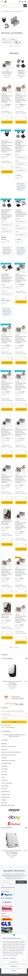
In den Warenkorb (7, 122)
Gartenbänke (4, 757)
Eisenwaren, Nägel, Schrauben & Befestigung (11, 752)
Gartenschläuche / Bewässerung (8, 760)
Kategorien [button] (4, 654)
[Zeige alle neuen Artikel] (26, 827)
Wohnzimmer (4, 802)
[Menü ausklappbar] (2, 1)
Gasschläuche (4, 766)
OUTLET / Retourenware (6, 783)
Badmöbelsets (4, 749)
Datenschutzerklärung (7, 875)
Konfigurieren (14, 966)
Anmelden (14, 722)
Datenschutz (12, 958)
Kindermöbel (4, 771)
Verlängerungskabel (5, 797)
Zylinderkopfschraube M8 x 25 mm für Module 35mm (6, 616)
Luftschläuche (4, 780)
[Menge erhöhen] (12, 117)
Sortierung (12, 39)
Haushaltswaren (4, 768)
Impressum (5, 958)
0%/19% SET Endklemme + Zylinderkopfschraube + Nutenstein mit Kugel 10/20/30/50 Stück (21, 213)
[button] (19, 1)
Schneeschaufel (4, 785)
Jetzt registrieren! (10, 727)
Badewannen (4, 743)
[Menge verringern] (2, 117)
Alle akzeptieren (14, 962)
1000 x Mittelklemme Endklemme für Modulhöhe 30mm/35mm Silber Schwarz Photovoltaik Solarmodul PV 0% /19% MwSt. (6, 214)
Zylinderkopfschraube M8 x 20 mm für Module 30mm (6, 522)
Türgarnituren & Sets (5, 794)
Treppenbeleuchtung (5, 791)
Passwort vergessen (6, 725)
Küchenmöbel (4, 774)
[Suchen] (25, 5)
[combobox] (21, 157)
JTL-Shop (16, 974)
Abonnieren (21, 882)
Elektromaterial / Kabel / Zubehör (8, 754)
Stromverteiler (4, 788)
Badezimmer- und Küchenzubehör (8, 746)
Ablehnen (14, 970)
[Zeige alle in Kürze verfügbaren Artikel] (26, 658)
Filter (4, 39)
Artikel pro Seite (7, 42)
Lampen (3, 777)
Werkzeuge (3, 799)
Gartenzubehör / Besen (6, 763)
